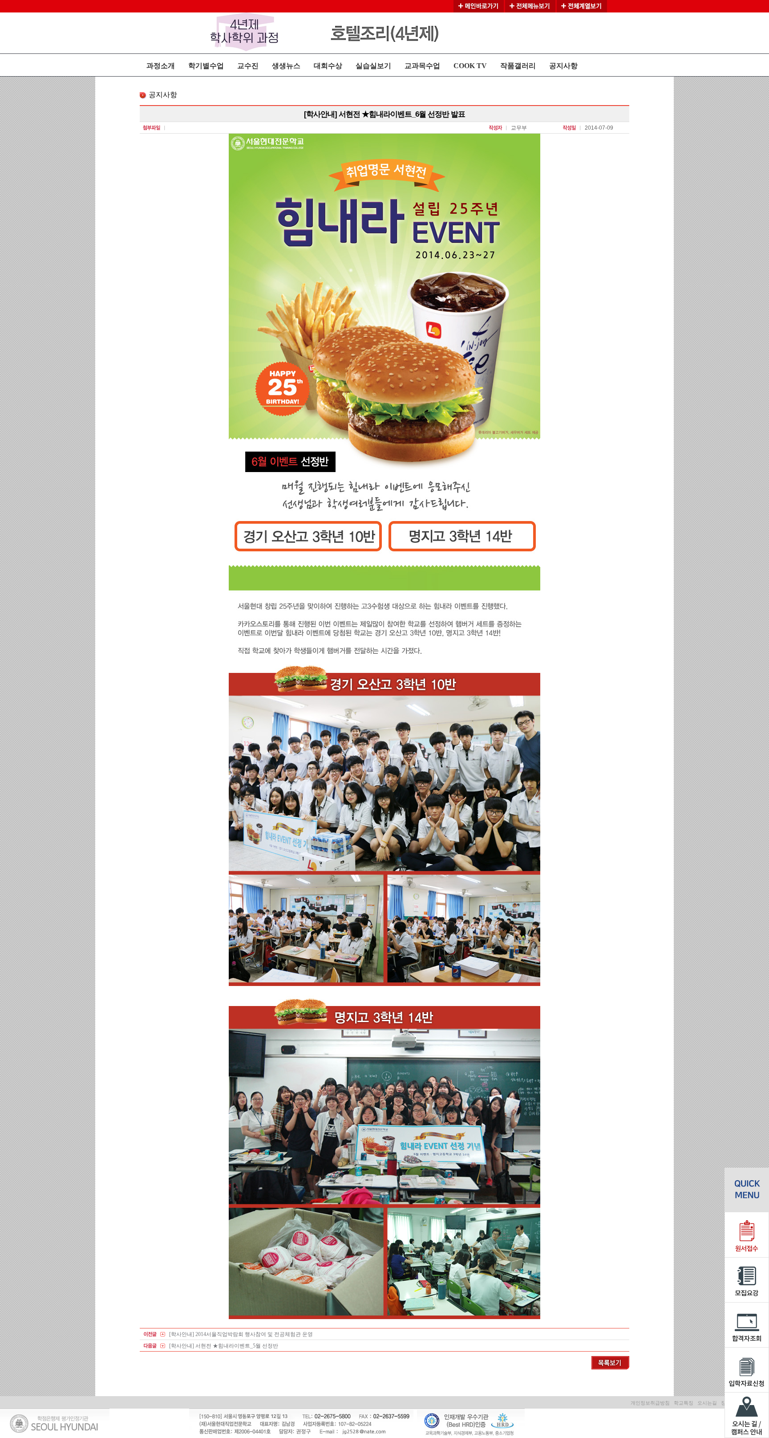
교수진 (248, 65)
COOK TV (470, 65)
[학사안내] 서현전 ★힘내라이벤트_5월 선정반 (223, 1346)
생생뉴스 (286, 65)
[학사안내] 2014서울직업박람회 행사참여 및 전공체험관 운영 (241, 1334)
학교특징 (683, 1402)
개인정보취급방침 (650, 1402)
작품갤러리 (518, 65)
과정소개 (160, 65)
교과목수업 (422, 65)
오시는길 (707, 1402)
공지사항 (563, 65)
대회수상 (328, 65)
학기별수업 (206, 65)
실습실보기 (373, 65)
